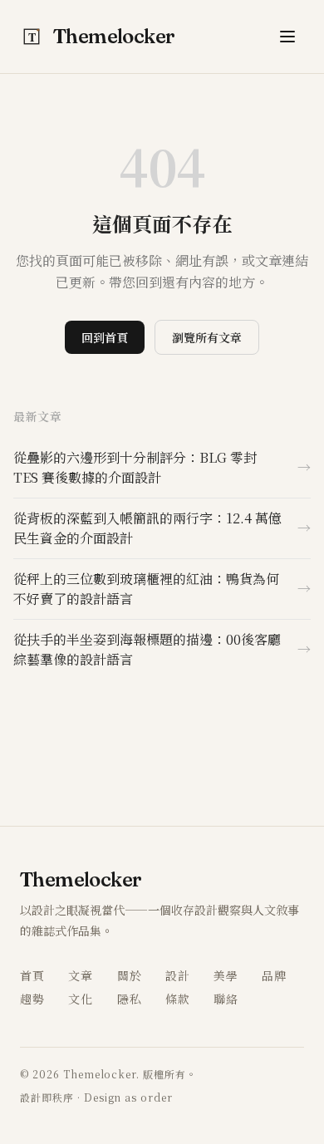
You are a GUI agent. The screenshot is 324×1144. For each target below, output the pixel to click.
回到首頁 (104, 337)
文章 (80, 975)
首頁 (32, 975)
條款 (177, 998)
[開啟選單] (287, 36)
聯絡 (226, 998)
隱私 (129, 998)
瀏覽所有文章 (207, 337)
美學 (226, 975)
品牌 (274, 975)
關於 (129, 975)
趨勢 (32, 998)
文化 (80, 998)
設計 (177, 975)
